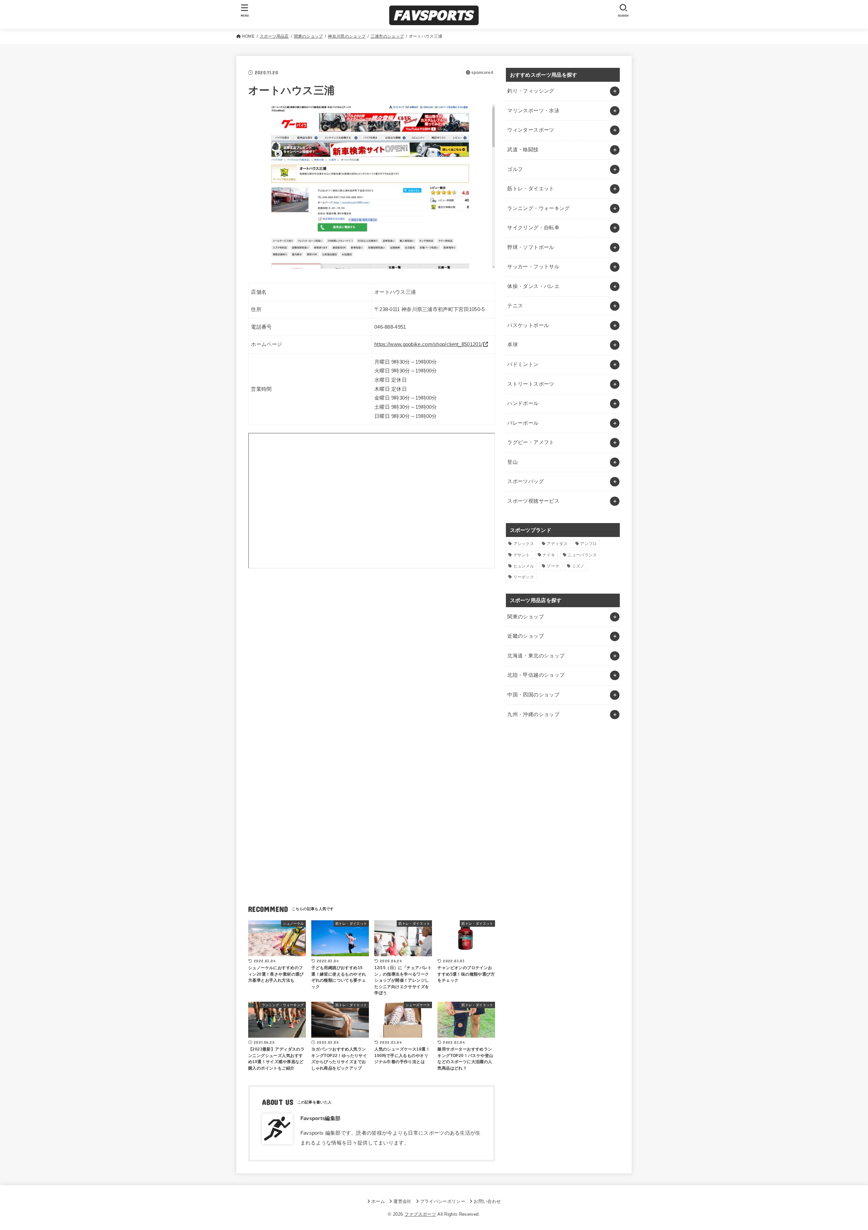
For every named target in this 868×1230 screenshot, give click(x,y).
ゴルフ (515, 169)
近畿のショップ (525, 636)
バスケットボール (528, 325)
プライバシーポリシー (442, 1201)
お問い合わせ (487, 1201)
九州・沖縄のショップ (533, 714)
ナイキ (548, 555)
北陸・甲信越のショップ (536, 675)
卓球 (512, 344)
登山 (512, 462)
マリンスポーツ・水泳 (533, 110)
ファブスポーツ (420, 1214)
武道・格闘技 (522, 149)
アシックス (523, 543)
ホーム (378, 1201)
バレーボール (522, 423)
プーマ (553, 566)
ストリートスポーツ (530, 384)
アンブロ (588, 543)
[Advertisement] (371, 638)
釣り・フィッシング (530, 91)
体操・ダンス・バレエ (533, 286)
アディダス (557, 543)
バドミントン (522, 364)
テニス (515, 305)
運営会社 (402, 1201)
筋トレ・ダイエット (530, 188)
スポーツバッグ (525, 481)
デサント (521, 555)
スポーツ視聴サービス (533, 501)
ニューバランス (582, 555)
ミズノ (578, 566)
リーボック (523, 577)
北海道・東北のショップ (536, 655)
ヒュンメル (523, 566)
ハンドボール (522, 403)
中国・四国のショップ (533, 694)
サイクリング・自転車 (533, 227)
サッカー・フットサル (533, 266)
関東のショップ (525, 616)
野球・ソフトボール (530, 247)
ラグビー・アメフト (530, 442)
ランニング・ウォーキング (538, 208)
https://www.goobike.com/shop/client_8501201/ (428, 344)
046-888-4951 (390, 327)
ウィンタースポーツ (530, 130)
